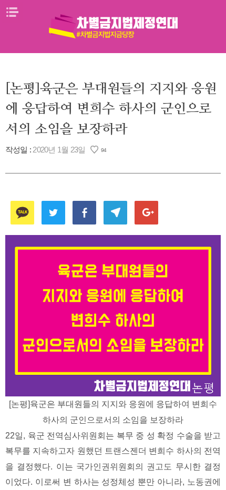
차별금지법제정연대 (113, 26)
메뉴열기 (12, 12)
